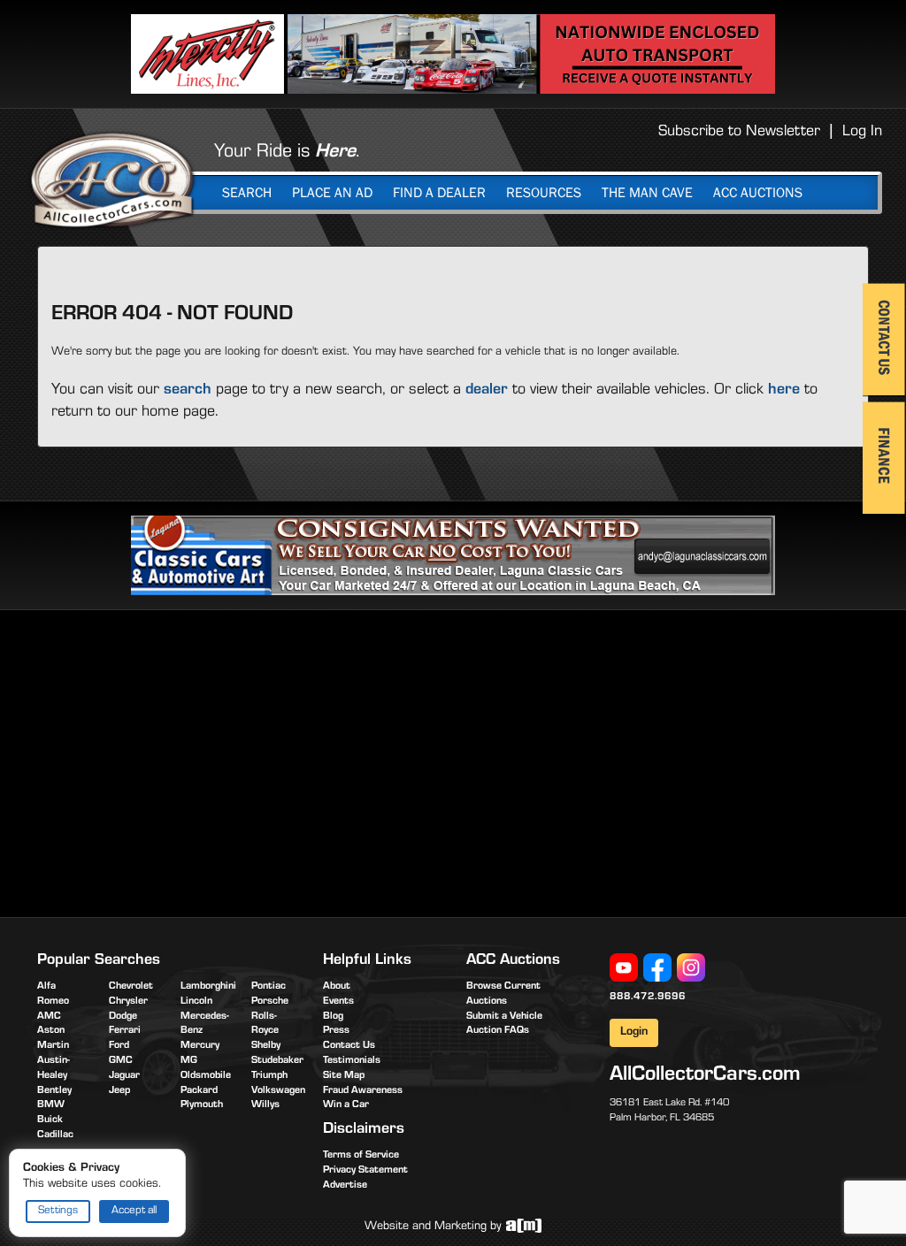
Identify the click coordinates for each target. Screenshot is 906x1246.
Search (247, 193)
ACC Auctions (757, 193)
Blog (333, 1017)
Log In (862, 133)
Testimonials (351, 1061)
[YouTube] (624, 968)
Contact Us (349, 1046)
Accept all (134, 1211)
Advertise (345, 1186)
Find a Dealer (439, 193)
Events (338, 1002)
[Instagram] (691, 968)
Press (336, 1031)
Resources (543, 193)
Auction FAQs (497, 1031)
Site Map (344, 1076)
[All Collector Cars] (112, 179)
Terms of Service (361, 1155)
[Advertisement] (185, 760)
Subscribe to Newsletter (739, 133)
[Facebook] (657, 968)
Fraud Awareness (363, 1091)
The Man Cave (647, 193)
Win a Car (346, 1105)
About (336, 987)
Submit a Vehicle (504, 1017)
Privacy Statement (365, 1171)
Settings (58, 1211)
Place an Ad (332, 193)
